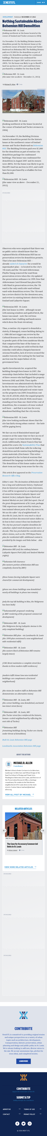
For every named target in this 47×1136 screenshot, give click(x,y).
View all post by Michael (18, 794)
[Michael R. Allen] (8, 764)
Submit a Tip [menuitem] (23, 1098)
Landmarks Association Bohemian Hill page (21, 745)
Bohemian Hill (19, 49)
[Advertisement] (23, 217)
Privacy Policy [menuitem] (29, 1114)
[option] (23, 834)
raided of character (18, 263)
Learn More (23, 1061)
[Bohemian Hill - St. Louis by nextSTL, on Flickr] (13, 30)
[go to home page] (9, 2)
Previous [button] (3, 831)
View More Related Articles (19, 867)
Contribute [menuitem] (23, 1089)
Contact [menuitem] (6, 1114)
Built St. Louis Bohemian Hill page (17, 739)
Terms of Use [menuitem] (29, 1109)
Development (8, 17)
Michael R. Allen (10, 84)
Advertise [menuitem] (7, 1109)
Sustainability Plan (31, 445)
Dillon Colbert (13, 850)
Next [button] (43, 831)
